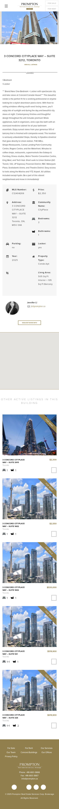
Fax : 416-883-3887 (30, 775)
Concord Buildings (29, 752)
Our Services (46, 748)
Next (54, 29)
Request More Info (29, 323)
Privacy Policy (11, 756)
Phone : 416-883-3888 (29, 772)
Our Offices (46, 752)
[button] (29, 371)
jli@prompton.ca (37, 306)
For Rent (52, 9)
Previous (4, 29)
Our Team (11, 752)
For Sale (52, 3)
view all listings (30, 64)
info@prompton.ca (29, 778)
